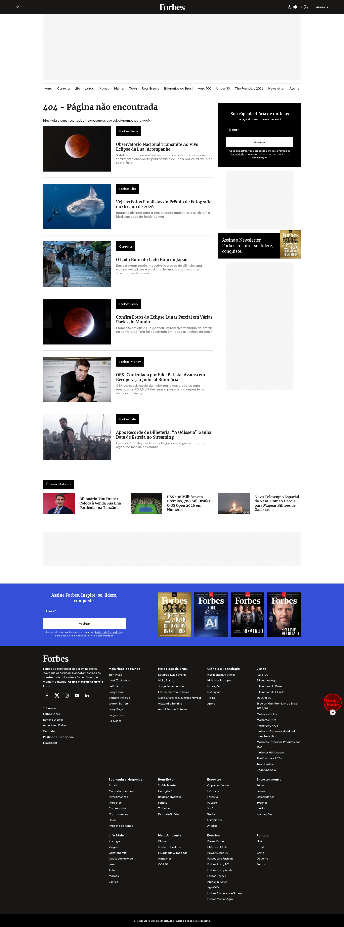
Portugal (114, 841)
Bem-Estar (166, 779)
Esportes (214, 779)
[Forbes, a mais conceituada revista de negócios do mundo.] (73, 658)
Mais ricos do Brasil (173, 669)
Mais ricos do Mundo (124, 669)
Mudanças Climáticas (172, 853)
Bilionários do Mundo (270, 692)
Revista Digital (53, 719)
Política (263, 835)
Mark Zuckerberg (120, 680)
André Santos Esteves (172, 709)
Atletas (212, 825)
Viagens (114, 847)
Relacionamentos (170, 797)
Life (77, 88)
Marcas (114, 876)
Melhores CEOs (267, 714)
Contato (49, 731)
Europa (261, 864)
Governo (262, 858)
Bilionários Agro (267, 680)
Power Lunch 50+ (218, 853)
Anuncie (322, 7)
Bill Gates (115, 721)
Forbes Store (51, 714)
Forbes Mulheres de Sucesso (225, 893)
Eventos (262, 802)
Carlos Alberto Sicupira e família (179, 698)
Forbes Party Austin (220, 870)
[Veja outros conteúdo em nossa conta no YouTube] (77, 696)
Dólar (112, 820)
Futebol (212, 802)
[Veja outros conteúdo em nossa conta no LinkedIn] (87, 696)
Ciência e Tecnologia (223, 669)
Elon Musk (115, 674)
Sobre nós (49, 708)
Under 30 (223, 88)
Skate (211, 814)
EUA (259, 841)
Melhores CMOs (267, 725)
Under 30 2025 (266, 770)
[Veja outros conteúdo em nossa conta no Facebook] (47, 696)
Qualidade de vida (121, 858)
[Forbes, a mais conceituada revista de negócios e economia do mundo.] (172, 7)
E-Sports (213, 791)
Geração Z (165, 791)
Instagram (214, 692)
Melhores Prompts (219, 680)
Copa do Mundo (218, 785)
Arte (112, 870)
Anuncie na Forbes (55, 725)
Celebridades (265, 797)
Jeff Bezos (116, 686)
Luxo (112, 864)
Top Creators (266, 764)
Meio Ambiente (170, 835)
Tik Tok (211, 698)
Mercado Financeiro (122, 791)
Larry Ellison (116, 692)
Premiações (264, 814)
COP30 (163, 864)
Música (261, 808)
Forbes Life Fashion (220, 858)
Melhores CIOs (266, 720)
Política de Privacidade (108, 632)
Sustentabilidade (169, 847)
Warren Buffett (118, 703)
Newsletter (276, 88)
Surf (210, 808)
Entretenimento (269, 779)
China (260, 853)
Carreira (63, 88)
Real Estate (150, 88)
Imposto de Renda (121, 825)
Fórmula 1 (213, 797)
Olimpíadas (215, 820)
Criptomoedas (118, 814)
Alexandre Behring (170, 703)
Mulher (119, 88)
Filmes (261, 791)
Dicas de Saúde (168, 814)
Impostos (115, 802)
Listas (89, 88)
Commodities (118, 808)
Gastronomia (118, 853)
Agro (48, 88)
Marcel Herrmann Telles (173, 692)
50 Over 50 (264, 698)
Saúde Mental (167, 785)
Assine (294, 88)
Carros (113, 881)
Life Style (116, 835)
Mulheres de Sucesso (270, 752)
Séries (260, 785)
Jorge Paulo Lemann (171, 686)
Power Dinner (216, 841)
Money (104, 88)
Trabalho (164, 808)
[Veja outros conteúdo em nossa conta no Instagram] (67, 696)
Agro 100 (204, 88)
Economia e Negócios (125, 779)
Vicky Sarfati (166, 680)
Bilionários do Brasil (178, 88)
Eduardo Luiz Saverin (172, 674)
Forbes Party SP (217, 876)
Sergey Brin (116, 715)
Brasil (260, 847)
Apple (211, 703)
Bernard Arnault (119, 698)
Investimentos (118, 797)
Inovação (213, 686)
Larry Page (116, 709)
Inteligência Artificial (221, 674)
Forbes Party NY (218, 864)
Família (162, 802)
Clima (162, 841)
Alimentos (165, 858)
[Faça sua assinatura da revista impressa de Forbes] (174, 614)
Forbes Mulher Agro (220, 899)
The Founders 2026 (249, 88)
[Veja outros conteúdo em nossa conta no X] (57, 696)
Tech (133, 88)
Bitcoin (113, 785)
